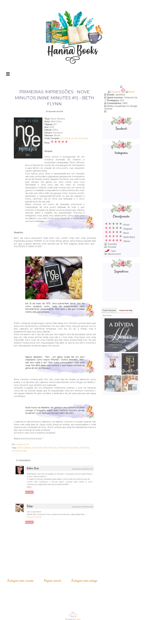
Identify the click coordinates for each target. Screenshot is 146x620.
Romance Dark (19, 451)
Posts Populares (109, 310)
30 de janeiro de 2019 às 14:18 (82, 507)
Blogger (78, 619)
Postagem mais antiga (84, 580)
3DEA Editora (24, 447)
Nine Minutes (50, 447)
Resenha (84, 447)
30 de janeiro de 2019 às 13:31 (82, 469)
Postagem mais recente (20, 580)
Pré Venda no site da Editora (74, 138)
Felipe (30, 506)
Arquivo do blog (125, 310)
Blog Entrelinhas (34, 517)
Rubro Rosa (33, 468)
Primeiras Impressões (68, 447)
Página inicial (52, 580)
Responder (29, 492)
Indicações (37, 447)
